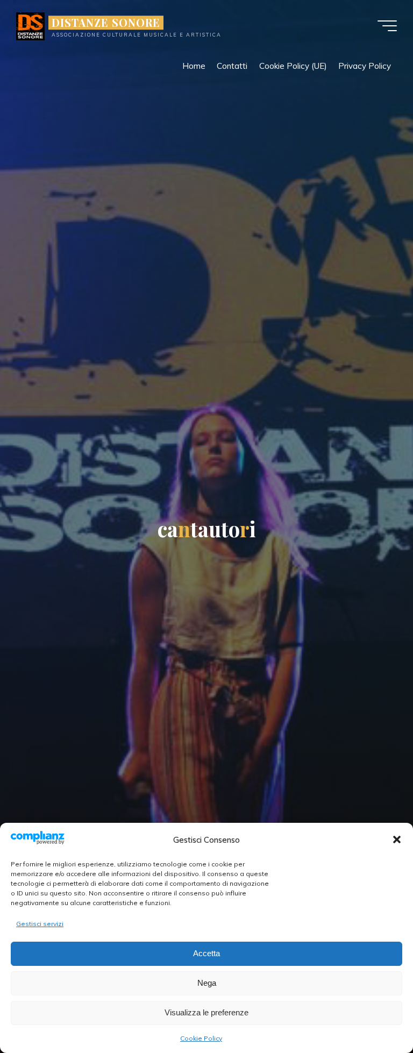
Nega (206, 982)
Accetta (206, 953)
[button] (396, 839)
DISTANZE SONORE (106, 23)
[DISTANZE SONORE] (30, 25)
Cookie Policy (201, 1038)
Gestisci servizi (39, 924)
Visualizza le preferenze (206, 1012)
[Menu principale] (387, 25)
